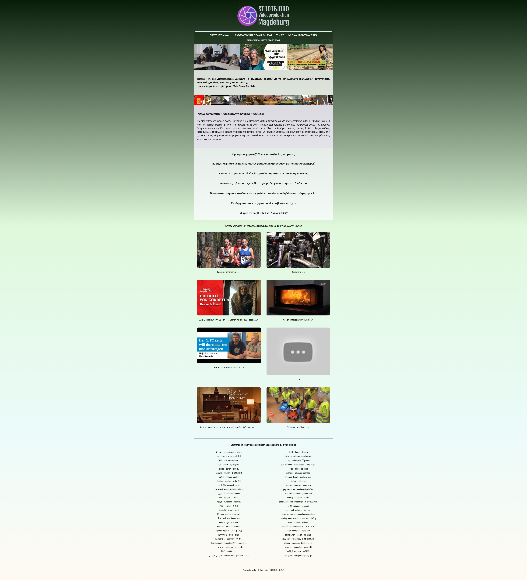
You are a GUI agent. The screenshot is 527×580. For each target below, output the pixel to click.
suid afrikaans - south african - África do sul (298, 464)
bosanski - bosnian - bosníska (228, 526)
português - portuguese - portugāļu (298, 555)
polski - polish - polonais (298, 468)
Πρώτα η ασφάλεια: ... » (298, 427)
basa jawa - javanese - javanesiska (298, 493)
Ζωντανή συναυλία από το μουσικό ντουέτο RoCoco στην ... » (228, 427)
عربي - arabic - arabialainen (228, 493)
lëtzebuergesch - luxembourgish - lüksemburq (228, 543)
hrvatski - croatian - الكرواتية (229, 481)
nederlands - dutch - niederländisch (229, 489)
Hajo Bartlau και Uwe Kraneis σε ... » (229, 367)
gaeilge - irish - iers (298, 481)
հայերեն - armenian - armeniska (229, 547)
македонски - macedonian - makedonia (298, 514)
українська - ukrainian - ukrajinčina (298, 489)
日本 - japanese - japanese (298, 506)
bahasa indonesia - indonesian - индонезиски (298, 501)
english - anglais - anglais (229, 477)
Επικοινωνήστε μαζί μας (263, 40)
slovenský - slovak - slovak (229, 510)
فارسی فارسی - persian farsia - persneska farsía (229, 555)
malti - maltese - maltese (298, 522)
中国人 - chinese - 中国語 (298, 551)
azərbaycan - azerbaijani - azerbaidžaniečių (298, 518)
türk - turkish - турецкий (228, 464)
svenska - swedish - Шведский (229, 472)
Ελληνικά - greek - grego (228, 534)
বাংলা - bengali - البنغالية (229, 497)
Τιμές (280, 35)
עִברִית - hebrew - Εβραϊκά (298, 460)
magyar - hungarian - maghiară (229, 501)
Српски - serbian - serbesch (228, 514)
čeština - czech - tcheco (228, 460)
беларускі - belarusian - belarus (228, 452)
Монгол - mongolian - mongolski (298, 547)
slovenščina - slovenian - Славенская (298, 526)
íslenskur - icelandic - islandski (298, 472)
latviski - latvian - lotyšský (229, 468)
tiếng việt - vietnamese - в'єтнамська (298, 538)
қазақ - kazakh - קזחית (229, 506)
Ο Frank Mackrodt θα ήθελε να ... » (298, 319)
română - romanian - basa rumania (298, 543)
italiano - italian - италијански (298, 456)
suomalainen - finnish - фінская (298, 534)
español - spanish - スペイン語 (229, 530)
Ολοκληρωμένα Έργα (302, 35)
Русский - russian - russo (228, 518)
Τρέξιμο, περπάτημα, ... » (229, 272)
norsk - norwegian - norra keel (298, 530)
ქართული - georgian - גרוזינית (229, 538)
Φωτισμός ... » (298, 272)
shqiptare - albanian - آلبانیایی (229, 456)
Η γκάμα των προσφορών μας (252, 35)
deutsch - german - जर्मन (228, 522)
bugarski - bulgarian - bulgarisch (298, 485)
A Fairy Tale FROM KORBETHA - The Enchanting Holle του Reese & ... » (228, 319)
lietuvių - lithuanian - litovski (298, 497)
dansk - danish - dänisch (298, 452)
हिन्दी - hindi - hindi (228, 551)
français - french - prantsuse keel (298, 477)
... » (298, 379)
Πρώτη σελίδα (219, 35)
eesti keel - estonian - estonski (298, 510)
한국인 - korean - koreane (228, 485)
